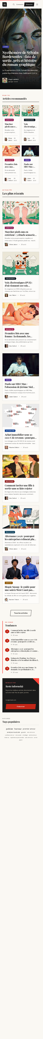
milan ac (6, 737)
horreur (18, 729)
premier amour (29, 729)
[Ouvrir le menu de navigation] (14, 4)
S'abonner (21, 706)
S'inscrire (29, 4)
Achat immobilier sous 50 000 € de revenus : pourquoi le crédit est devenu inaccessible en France (24, 641)
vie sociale (18, 735)
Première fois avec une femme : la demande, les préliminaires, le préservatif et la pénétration (23, 669)
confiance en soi (9, 735)
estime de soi (32, 735)
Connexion (19, 4)
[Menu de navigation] (37, 4)
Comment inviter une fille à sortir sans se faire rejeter (23, 631)
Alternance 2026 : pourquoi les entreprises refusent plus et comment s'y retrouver (25, 650)
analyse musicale (13, 732)
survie (35, 737)
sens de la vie (31, 732)
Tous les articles (21, 613)
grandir (23, 732)
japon (20, 740)
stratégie (25, 735)
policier (9, 729)
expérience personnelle (17, 737)
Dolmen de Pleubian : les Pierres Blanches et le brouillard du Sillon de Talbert (25, 659)
